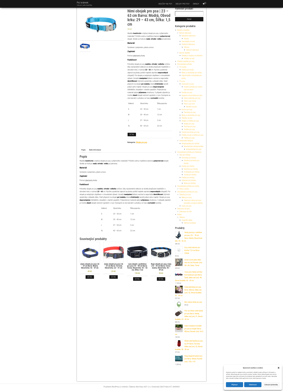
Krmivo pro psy (187, 109)
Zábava (182, 217)
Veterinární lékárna (186, 141)
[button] (278, 368)
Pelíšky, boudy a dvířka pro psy (192, 135)
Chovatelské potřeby (184, 64)
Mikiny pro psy (187, 197)
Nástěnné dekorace (189, 36)
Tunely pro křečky (190, 175)
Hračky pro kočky (188, 70)
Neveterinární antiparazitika (193, 146)
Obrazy (196, 4)
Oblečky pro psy (185, 194)
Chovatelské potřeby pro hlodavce (189, 152)
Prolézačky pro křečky (191, 172)
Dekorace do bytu (183, 209)
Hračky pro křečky (188, 166)
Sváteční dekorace (188, 44)
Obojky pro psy (183, 4)
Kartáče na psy (191, 107)
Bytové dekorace (185, 33)
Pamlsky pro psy (190, 112)
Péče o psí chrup (190, 101)
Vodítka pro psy (189, 129)
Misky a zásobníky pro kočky (192, 73)
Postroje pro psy (190, 126)
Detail (131, 134)
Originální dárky (187, 220)
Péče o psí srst (189, 104)
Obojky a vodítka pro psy (190, 121)
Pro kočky (182, 67)
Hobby (179, 214)
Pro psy (182, 81)
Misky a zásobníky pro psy (191, 115)
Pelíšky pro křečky (188, 177)
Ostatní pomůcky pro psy (190, 132)
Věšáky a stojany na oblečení (192, 56)
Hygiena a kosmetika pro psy (192, 95)
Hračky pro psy (187, 92)
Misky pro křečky (190, 183)
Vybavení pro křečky (189, 180)
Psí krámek (82, 2)
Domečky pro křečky (189, 158)
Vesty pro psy (186, 206)
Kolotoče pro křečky (191, 169)
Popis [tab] (83, 150)
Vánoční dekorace (192, 50)
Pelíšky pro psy (189, 138)
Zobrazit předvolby (271, 385)
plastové (136, 56)
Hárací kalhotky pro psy (192, 98)
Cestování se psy (188, 84)
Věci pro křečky (184, 155)
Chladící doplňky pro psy (185, 61)
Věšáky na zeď (189, 58)
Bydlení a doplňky (183, 30)
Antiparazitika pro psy (193, 149)
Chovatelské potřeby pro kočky (188, 186)
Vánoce (186, 47)
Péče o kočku (184, 189)
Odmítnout (253, 385)
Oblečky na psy (165, 4)
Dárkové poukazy (190, 223)
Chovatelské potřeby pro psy (187, 192)
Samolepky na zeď (188, 41)
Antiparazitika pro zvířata (190, 143)
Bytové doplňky (184, 53)
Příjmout (234, 385)
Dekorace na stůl (185, 212)
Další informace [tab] (95, 150)
